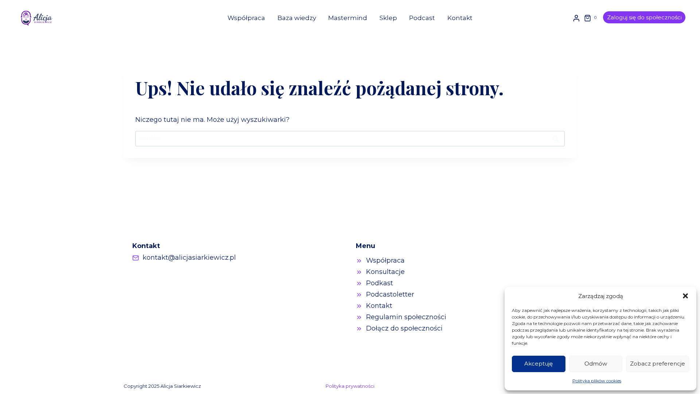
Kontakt (459, 18)
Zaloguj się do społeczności (644, 17)
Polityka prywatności (350, 386)
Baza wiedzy (296, 18)
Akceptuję (538, 363)
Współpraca (246, 18)
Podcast (422, 18)
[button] (685, 296)
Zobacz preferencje (657, 363)
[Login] (576, 18)
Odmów (595, 363)
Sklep (388, 18)
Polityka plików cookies (596, 380)
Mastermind (347, 18)
